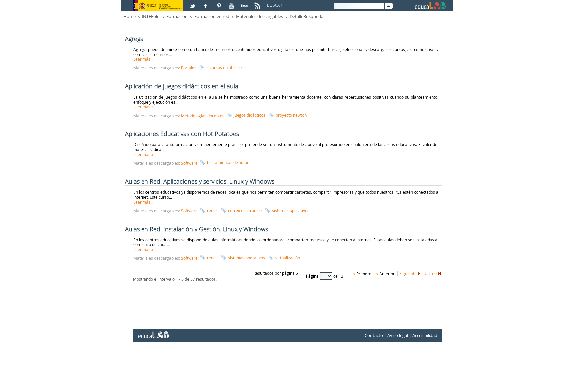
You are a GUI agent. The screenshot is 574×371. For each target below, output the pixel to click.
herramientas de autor (228, 162)
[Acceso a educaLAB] (153, 332)
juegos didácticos (249, 115)
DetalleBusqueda (306, 16)
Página (313, 276)
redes (212, 210)
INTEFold (151, 16)
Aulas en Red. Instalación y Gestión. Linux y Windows (196, 229)
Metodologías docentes (202, 115)
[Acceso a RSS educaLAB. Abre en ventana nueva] (258, 3)
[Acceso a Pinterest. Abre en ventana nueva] (219, 3)
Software (189, 163)
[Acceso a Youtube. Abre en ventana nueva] (232, 3)
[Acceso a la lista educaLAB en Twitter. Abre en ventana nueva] (193, 3)
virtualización (287, 257)
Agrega (134, 39)
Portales (188, 67)
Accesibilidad (424, 335)
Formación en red (211, 16)
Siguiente (408, 273)
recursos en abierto (224, 67)
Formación (177, 16)
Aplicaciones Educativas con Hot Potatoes (182, 134)
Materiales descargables (259, 16)
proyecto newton (291, 115)
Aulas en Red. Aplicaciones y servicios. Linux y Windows (199, 181)
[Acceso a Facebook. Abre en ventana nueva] (206, 3)
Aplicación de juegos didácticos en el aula (181, 86)
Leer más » (143, 59)
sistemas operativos (290, 210)
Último (431, 273)
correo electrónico (245, 210)
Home (129, 16)
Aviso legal (397, 335)
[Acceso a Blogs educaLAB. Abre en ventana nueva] (245, 3)
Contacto (374, 335)
